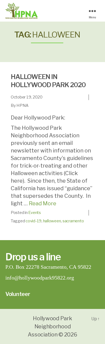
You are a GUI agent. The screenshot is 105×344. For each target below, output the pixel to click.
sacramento (73, 221)
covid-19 (33, 221)
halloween (52, 221)
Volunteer (17, 294)
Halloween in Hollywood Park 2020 (48, 81)
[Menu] (94, 11)
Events (34, 212)
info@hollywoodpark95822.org (39, 277)
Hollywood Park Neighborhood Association (50, 326)
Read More (42, 203)
